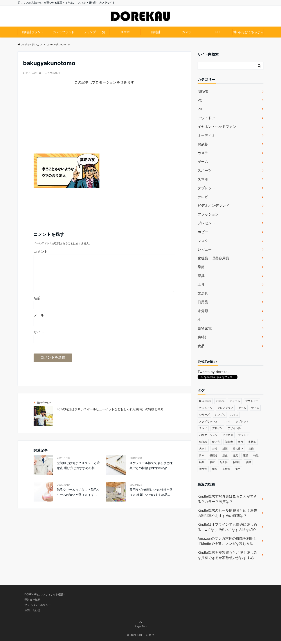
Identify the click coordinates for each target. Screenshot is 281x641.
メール (39, 315)
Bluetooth (205, 401)
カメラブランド (63, 32)
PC (217, 32)
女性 (214, 448)
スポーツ (205, 170)
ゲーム (203, 161)
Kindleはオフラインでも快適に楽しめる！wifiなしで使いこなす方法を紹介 (227, 527)
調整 (248, 462)
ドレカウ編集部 (51, 73)
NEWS (203, 91)
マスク (203, 240)
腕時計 (155, 32)
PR (200, 109)
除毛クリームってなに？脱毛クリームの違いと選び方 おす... (78, 492)
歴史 (225, 455)
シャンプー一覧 (94, 32)
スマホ (125, 32)
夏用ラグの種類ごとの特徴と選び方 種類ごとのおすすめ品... (151, 492)
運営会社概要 (32, 599)
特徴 (256, 455)
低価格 (203, 441)
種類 (201, 462)
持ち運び (238, 448)
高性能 (226, 469)
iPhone (220, 401)
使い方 (216, 441)
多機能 (252, 441)
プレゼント (206, 223)
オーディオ (206, 135)
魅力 (238, 469)
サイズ (255, 407)
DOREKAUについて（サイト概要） (45, 594)
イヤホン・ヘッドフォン (217, 126)
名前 (37, 298)
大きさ (203, 448)
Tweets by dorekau (213, 372)
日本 (201, 455)
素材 (212, 462)
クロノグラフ (225, 407)
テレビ (203, 197)
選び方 (203, 469)
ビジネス (228, 435)
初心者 (229, 441)
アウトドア (206, 118)
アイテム (235, 401)
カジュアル (205, 407)
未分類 (203, 311)
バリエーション (208, 435)
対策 (225, 448)
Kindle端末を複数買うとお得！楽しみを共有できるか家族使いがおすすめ (227, 555)
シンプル (220, 414)
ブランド (243, 435)
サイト (39, 332)
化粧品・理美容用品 (213, 258)
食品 (201, 346)
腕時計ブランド (33, 32)
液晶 (245, 455)
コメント (41, 251)
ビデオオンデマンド (213, 205)
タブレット (206, 188)
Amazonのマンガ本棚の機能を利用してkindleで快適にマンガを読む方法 (227, 541)
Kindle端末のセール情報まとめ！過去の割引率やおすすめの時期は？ (227, 513)
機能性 (213, 455)
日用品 (203, 302)
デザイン (217, 428)
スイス (234, 414)
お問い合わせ (32, 610)
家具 (201, 275)
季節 (201, 267)
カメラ (186, 32)
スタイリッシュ (208, 421)
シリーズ (204, 414)
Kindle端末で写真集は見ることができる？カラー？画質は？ (227, 499)
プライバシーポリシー (37, 605)
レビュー (205, 249)
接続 (251, 448)
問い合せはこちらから (248, 32)
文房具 (203, 293)
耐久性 (224, 462)
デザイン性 (234, 428)
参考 (240, 441)
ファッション (208, 214)
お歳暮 (203, 144)
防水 (214, 469)
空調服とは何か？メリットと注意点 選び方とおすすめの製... (78, 465)
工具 (201, 284)
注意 (235, 455)
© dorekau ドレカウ (140, 634)
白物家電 (205, 328)
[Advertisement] (104, 123)
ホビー (203, 232)
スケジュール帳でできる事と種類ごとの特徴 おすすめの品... (151, 465)
